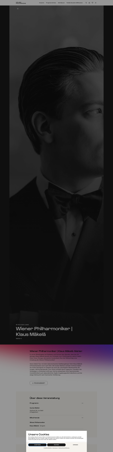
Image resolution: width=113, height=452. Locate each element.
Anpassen (75, 444)
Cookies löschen (48, 448)
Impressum (55, 448)
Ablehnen (56, 444)
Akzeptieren (37, 444)
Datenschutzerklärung (63, 448)
